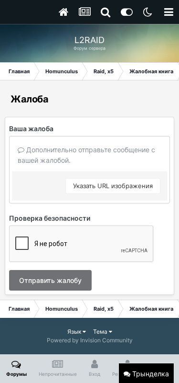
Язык (75, 331)
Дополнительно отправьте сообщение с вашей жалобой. (86, 155)
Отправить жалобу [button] (50, 280)
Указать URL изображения (113, 186)
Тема (101, 331)
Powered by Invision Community (90, 340)
